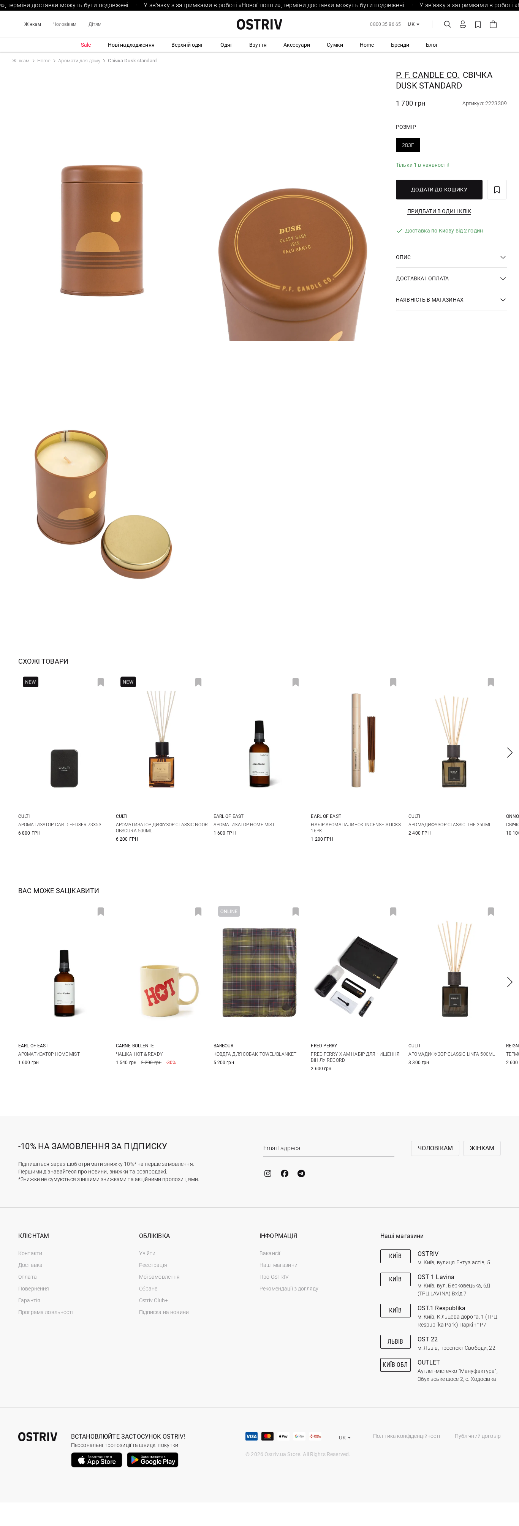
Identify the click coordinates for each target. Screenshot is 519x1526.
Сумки (335, 45)
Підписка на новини (164, 1312)
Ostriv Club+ (153, 1300)
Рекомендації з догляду (289, 1289)
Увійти (147, 1253)
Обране (148, 1289)
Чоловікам (64, 24)
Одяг (226, 45)
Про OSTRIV (274, 1277)
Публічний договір (478, 1436)
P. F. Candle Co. (428, 75)
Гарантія (29, 1300)
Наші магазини (278, 1265)
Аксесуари (296, 45)
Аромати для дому (79, 60)
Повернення (33, 1289)
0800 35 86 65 (385, 24)
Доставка (30, 1265)
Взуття (258, 45)
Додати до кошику (439, 190)
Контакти (30, 1253)
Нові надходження (131, 45)
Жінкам (32, 24)
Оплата (27, 1277)
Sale (86, 45)
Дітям (95, 24)
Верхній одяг (187, 45)
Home (367, 45)
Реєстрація (153, 1265)
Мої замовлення (159, 1277)
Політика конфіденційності (406, 1436)
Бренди (400, 45)
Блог (432, 45)
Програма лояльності (45, 1312)
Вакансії (270, 1253)
